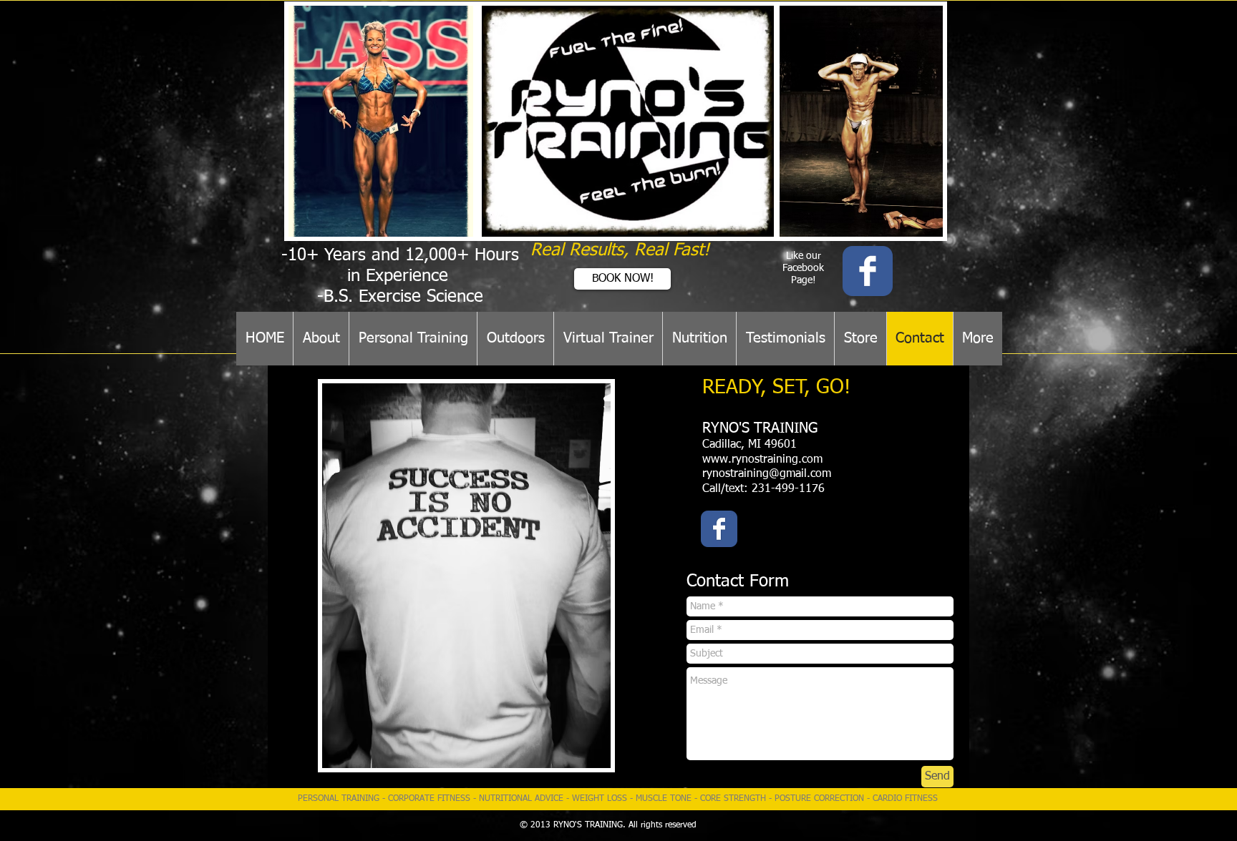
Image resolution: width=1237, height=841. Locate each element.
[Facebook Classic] (868, 271)
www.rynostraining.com (762, 460)
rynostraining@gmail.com (766, 474)
